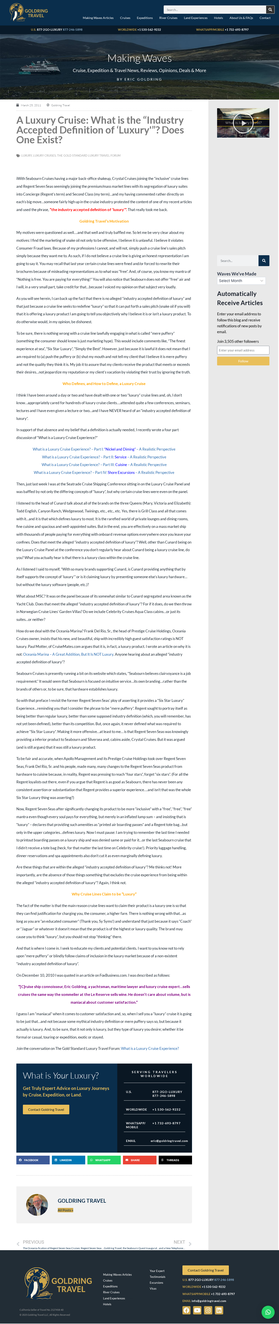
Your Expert (157, 1271)
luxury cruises (44, 155)
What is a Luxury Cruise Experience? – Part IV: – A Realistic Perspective (104, 472)
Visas (153, 1288)
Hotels (218, 18)
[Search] (270, 10)
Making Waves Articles (98, 18)
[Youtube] (197, 1310)
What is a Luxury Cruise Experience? (150, 1048)
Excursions (156, 1282)
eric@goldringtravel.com (169, 1141)
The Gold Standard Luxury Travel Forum (89, 155)
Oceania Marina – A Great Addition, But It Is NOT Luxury (68, 654)
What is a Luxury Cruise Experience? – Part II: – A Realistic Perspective (104, 457)
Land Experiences (196, 18)
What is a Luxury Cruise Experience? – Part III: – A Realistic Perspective (104, 464)
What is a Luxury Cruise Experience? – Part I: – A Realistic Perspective (104, 449)
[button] (33, 1160)
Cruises (125, 18)
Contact (265, 18)
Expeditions (145, 18)
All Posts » (65, 1210)
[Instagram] (208, 1310)
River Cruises (168, 18)
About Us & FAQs (241, 18)
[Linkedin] (219, 1310)
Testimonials (157, 1276)
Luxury (26, 155)
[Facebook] (186, 1310)
